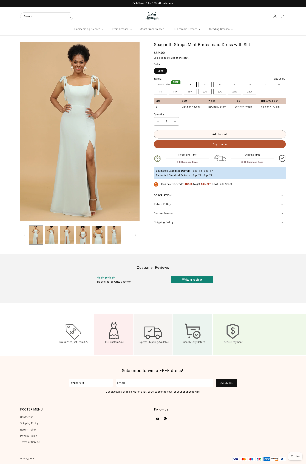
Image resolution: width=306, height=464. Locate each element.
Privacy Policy (28, 435)
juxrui (31, 459)
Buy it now (220, 144)
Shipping (158, 58)
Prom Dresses (120, 29)
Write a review (192, 279)
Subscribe (226, 383)
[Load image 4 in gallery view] (83, 235)
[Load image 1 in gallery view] (36, 235)
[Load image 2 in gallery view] (52, 235)
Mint (160, 70)
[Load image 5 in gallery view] (99, 235)
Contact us (26, 417)
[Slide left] (24, 235)
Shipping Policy (29, 423)
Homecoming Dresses (87, 29)
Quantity (159, 114)
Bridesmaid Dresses (185, 29)
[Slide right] (136, 235)
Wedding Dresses (219, 29)
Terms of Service (30, 442)
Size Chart (279, 78)
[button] (46, 16)
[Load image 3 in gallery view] (67, 235)
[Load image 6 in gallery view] (114, 235)
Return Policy (28, 429)
